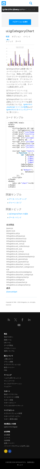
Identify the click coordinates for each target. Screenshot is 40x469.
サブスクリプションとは (12, 364)
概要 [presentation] (7, 37)
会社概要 (7, 434)
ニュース (7, 437)
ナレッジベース (9, 380)
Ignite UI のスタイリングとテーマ (19, 110)
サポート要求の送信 (10, 419)
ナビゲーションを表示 (20, 22)
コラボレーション (10, 348)
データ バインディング (18, 199)
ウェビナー (8, 386)
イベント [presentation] (27, 37)
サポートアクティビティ (12, 416)
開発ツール (8, 339)
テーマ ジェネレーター (19, 9)
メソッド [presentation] (9, 41)
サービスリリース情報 (11, 397)
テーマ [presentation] (18, 41)
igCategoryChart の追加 (18, 214)
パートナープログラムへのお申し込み (16, 445)
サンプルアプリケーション (13, 383)
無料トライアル (9, 350)
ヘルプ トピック (22, 12)
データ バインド (15, 217)
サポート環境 (8, 399)
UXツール (7, 342)
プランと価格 (8, 361)
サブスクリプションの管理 (13, 413)
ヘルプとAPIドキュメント (12, 377)
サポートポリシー (10, 402)
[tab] (9, 37)
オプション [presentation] (16, 37)
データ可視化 (8, 345)
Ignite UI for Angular (10, 426)
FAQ (5, 370)
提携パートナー (9, 443)
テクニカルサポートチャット (13, 405)
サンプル (8, 9)
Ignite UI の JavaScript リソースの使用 (19, 106)
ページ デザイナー (11, 12)
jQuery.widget (11, 292)
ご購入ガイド (8, 358)
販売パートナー (9, 367)
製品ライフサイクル (10, 394)
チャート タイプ (15, 203)
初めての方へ (8, 336)
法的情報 (7, 440)
